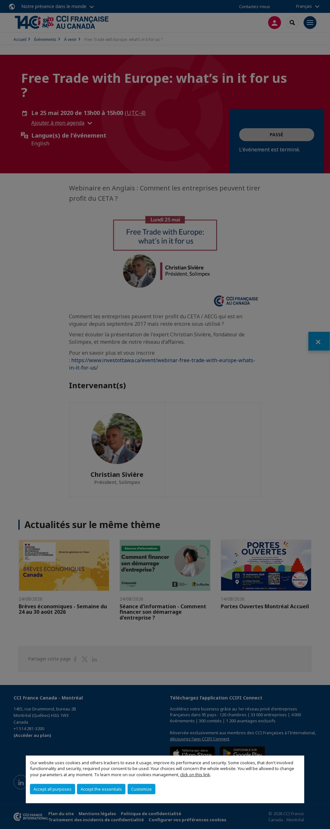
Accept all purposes (53, 789)
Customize (141, 789)
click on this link (195, 774)
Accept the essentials (101, 789)
